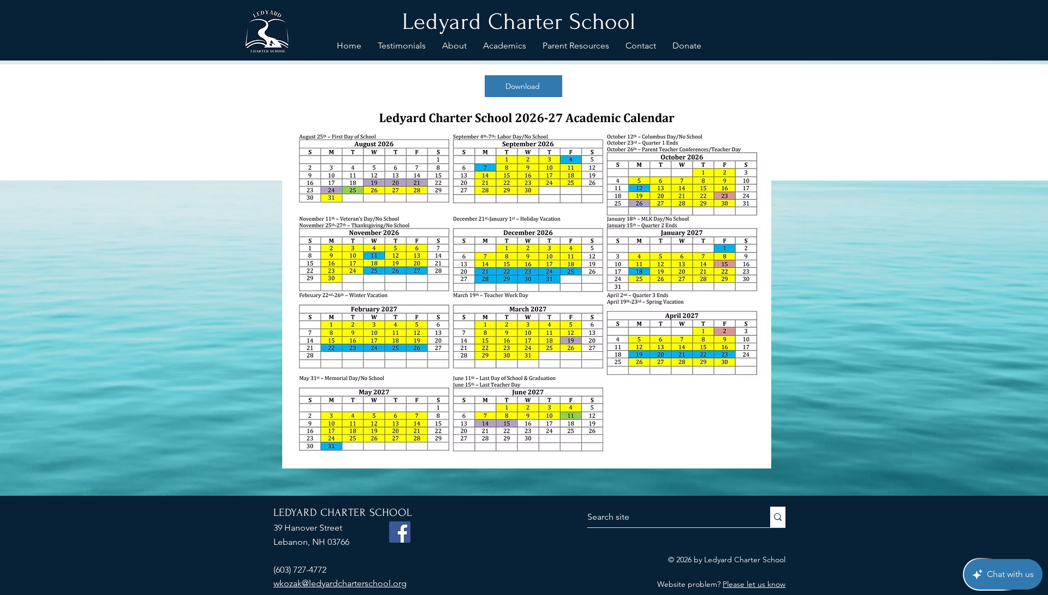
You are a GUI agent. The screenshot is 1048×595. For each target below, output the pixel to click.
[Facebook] (399, 532)
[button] (454, 46)
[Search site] (777, 517)
